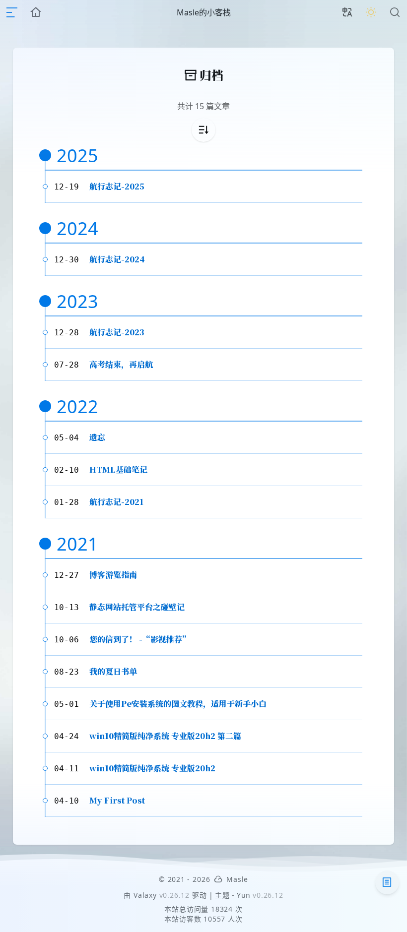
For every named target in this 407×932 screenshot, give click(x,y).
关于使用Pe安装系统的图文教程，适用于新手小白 (178, 703)
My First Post (117, 800)
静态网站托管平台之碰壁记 (137, 607)
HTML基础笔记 (118, 469)
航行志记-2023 (116, 332)
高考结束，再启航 (121, 364)
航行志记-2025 (116, 186)
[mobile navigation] (12, 12)
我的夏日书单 (113, 671)
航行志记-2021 (116, 501)
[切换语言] (347, 12)
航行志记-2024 (117, 259)
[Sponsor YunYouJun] (218, 879)
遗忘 (97, 437)
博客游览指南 (113, 574)
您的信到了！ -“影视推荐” (139, 639)
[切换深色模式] (371, 12)
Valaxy (145, 895)
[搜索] (395, 12)
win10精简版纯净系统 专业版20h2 (152, 768)
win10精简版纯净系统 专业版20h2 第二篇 (165, 736)
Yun (244, 895)
